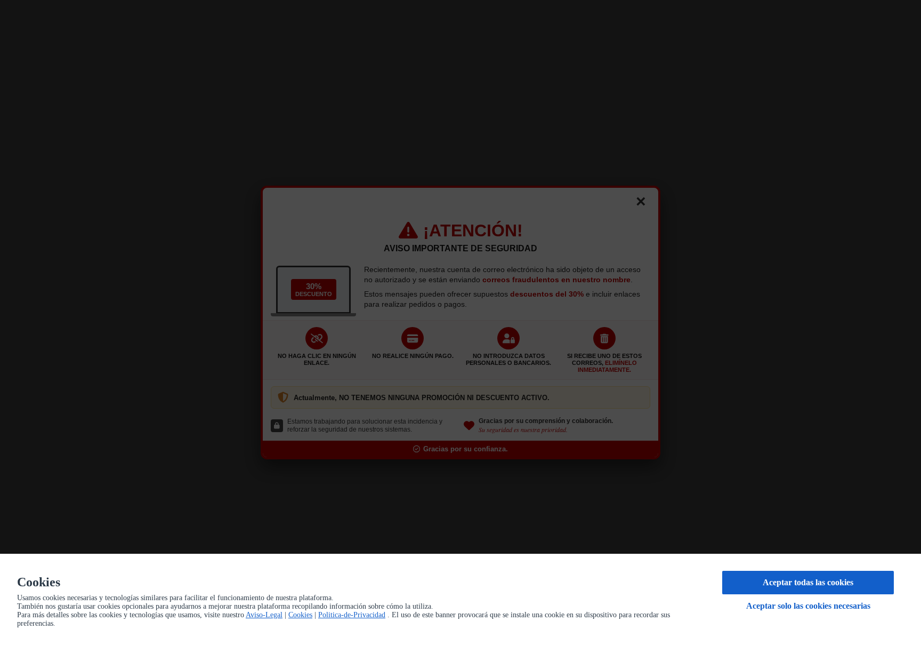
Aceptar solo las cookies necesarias (808, 605)
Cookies (300, 615)
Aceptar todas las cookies (808, 582)
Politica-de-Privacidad (351, 615)
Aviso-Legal (264, 615)
